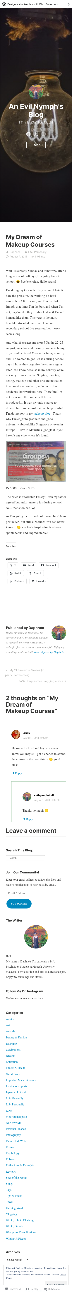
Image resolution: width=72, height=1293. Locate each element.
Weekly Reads (14, 1226)
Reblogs (11, 1159)
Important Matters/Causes (21, 1080)
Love (9, 1110)
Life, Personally (37, 251)
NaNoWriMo (13, 1123)
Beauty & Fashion (16, 1037)
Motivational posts (16, 1116)
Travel (9, 1202)
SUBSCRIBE (19, 903)
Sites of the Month (16, 1177)
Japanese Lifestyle (16, 1092)
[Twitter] (36, 133)
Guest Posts (13, 1074)
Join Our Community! (22, 872)
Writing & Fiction (16, 1238)
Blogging (11, 1043)
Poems (10, 1147)
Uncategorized (14, 1208)
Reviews (11, 1171)
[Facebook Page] (28, 133)
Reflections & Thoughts (20, 1165)
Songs (9, 1183)
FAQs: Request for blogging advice (41, 681)
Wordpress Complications (21, 1232)
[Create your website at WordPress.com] (36, 4)
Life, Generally (14, 1098)
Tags (8, 1190)
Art (8, 1025)
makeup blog (42, 413)
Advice (10, 1019)
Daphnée (15, 251)
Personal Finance (16, 1129)
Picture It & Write (16, 1141)
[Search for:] (25, 857)
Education (12, 1062)
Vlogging (11, 1214)
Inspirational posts (16, 1086)
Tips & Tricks (14, 1196)
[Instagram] (43, 133)
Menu (38, 145)
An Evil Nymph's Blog (36, 110)
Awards (10, 1031)
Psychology (12, 1153)
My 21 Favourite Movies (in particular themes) (24, 672)
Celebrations (13, 1049)
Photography (13, 1135)
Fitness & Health (15, 1068)
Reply (18, 773)
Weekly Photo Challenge (20, 1220)
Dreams (10, 1056)
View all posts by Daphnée (49, 652)
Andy (26, 732)
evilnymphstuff (44, 795)
